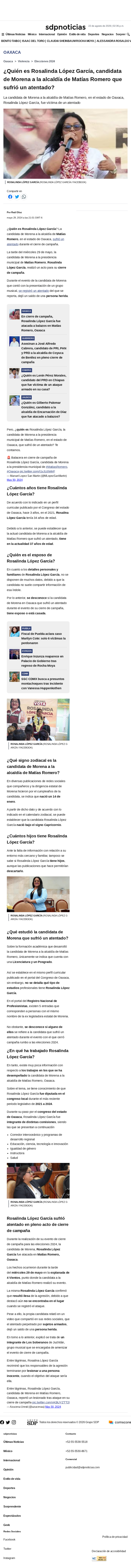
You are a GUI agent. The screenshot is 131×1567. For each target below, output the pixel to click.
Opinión (62, 34)
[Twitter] (17, 196)
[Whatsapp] (23, 196)
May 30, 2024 (15, 479)
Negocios (107, 34)
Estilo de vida (77, 34)
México (32, 34)
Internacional (47, 34)
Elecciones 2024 (44, 61)
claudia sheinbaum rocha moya (70, 41)
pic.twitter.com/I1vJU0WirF (37, 471)
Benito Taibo (10, 41)
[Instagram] (14, 1422)
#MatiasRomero (56, 467)
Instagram (9, 1558)
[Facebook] (10, 196)
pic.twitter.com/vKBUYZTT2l (51, 1402)
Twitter (7, 1548)
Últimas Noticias (15, 34)
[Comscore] (120, 1422)
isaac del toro (33, 41)
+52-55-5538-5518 (77, 1441)
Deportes (93, 34)
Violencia (24, 61)
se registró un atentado (34, 291)
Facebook (9, 1539)
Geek (6, 1525)
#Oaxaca (13, 471)
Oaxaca (8, 61)
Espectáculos (12, 1515)
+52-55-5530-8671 (77, 1451)
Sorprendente (12, 1506)
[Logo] (65, 27)
